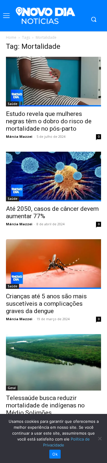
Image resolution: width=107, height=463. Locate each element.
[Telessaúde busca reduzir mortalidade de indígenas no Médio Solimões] (53, 362)
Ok (55, 454)
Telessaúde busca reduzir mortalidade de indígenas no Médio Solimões (45, 405)
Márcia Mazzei (19, 136)
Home (11, 37)
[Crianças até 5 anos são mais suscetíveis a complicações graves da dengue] (53, 264)
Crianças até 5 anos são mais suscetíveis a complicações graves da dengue (46, 304)
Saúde (12, 104)
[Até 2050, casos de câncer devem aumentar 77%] (53, 176)
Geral (12, 388)
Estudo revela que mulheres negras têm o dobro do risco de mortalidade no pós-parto (49, 121)
